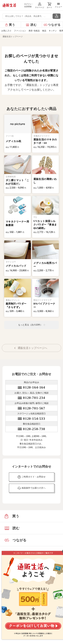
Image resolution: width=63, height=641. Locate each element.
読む (34, 24)
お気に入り (6, 31)
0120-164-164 (34, 387)
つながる (54, 24)
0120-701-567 (34, 408)
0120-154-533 (34, 418)
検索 (56, 17)
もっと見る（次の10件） (30, 325)
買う (12, 24)
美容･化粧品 (34, 31)
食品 (44, 31)
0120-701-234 (34, 398)
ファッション (20, 31)
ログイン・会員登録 (28, 5)
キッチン (53, 31)
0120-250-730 (34, 429)
